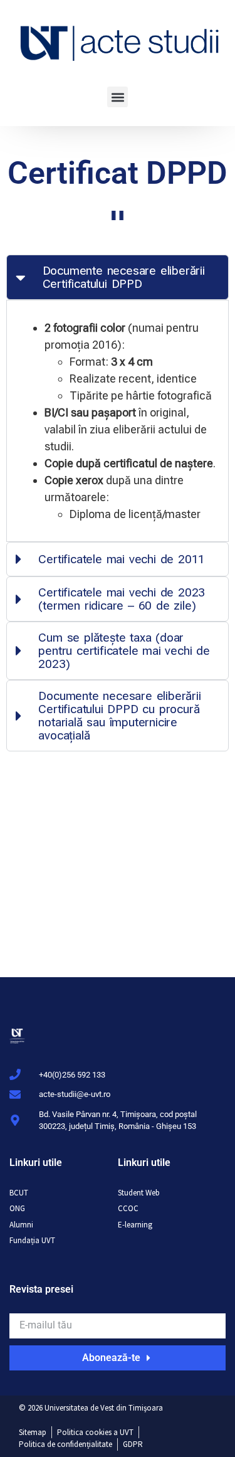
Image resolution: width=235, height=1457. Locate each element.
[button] (117, 97)
